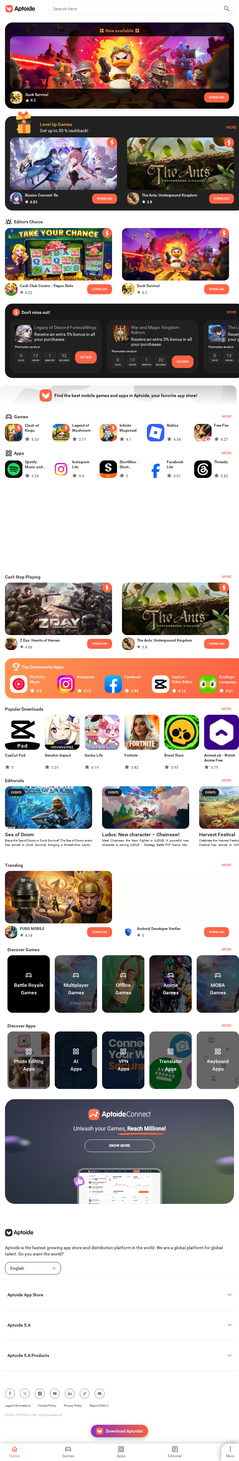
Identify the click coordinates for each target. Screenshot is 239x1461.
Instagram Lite (80, 464)
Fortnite (131, 755)
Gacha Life (94, 755)
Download (221, 198)
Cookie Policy (47, 1405)
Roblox (172, 425)
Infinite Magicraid (128, 428)
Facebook (132, 677)
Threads (221, 462)
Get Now (86, 357)
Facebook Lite (175, 464)
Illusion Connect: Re (41, 195)
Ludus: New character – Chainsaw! (141, 834)
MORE (227, 949)
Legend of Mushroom (81, 428)
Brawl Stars (174, 755)
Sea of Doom (19, 834)
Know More (119, 1146)
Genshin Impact (58, 755)
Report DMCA (99, 1405)
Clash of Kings (32, 428)
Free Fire (221, 425)
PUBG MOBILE (32, 929)
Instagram (85, 677)
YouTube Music (37, 679)
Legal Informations (17, 1405)
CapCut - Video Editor (182, 679)
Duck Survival (148, 286)
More (231, 127)
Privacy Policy (73, 1405)
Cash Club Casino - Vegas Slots (46, 286)
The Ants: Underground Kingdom (169, 195)
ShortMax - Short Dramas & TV (131, 465)
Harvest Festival (217, 834)
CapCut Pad (15, 755)
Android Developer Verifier (158, 929)
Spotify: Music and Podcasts (34, 465)
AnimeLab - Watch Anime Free (219, 758)
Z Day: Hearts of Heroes (40, 640)
